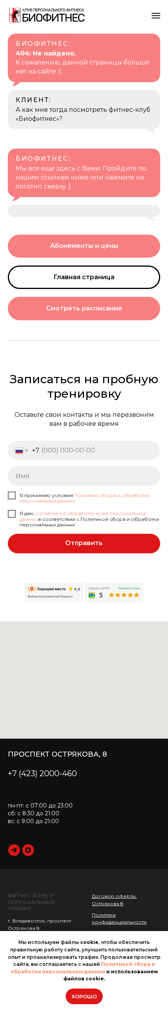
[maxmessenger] (28, 850)
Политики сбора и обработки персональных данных (84, 498)
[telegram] (14, 850)
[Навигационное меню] (156, 15)
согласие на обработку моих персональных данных (83, 516)
